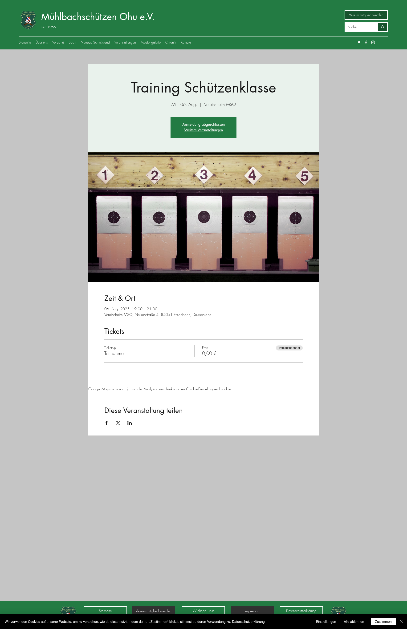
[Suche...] (382, 27)
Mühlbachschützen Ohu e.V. (98, 17)
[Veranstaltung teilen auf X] (118, 423)
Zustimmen (383, 621)
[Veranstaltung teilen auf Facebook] (106, 423)
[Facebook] (366, 42)
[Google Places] (359, 42)
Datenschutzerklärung (248, 621)
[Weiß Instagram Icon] (373, 42)
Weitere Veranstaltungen (203, 130)
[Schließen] (401, 621)
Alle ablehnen (354, 621)
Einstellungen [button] (326, 621)
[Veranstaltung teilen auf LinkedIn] (129, 423)
